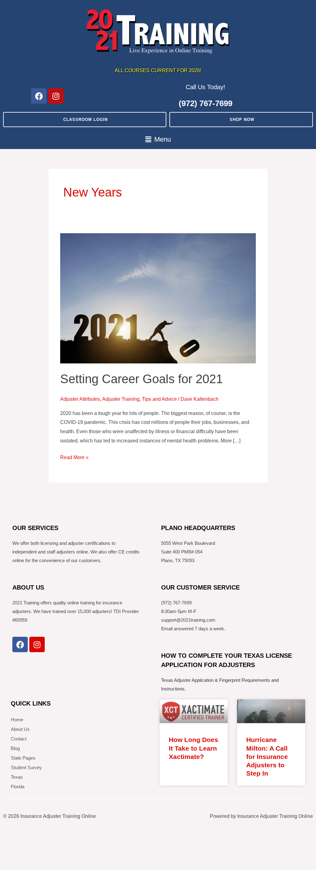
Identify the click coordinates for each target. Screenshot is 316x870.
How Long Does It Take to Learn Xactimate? (193, 748)
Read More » (74, 456)
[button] (158, 139)
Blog (15, 748)
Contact (19, 738)
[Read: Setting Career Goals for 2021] (158, 297)
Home (17, 719)
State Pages (23, 757)
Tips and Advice (159, 399)
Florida (17, 786)
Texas (17, 777)
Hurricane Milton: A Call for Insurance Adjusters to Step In (267, 756)
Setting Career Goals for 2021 (141, 379)
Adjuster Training (120, 399)
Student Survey (26, 767)
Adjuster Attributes (80, 399)
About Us (20, 729)
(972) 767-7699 (205, 103)
